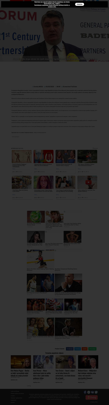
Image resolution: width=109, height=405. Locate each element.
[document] (54, 202)
